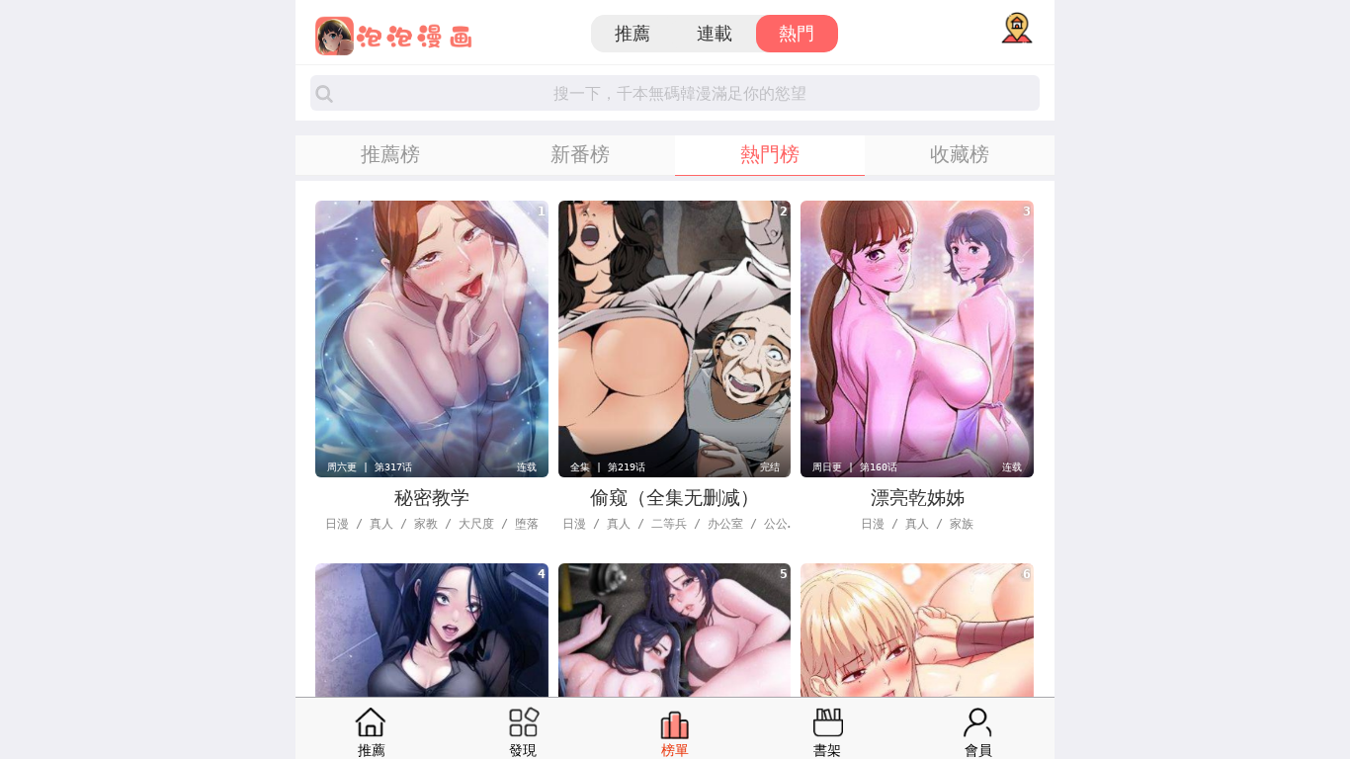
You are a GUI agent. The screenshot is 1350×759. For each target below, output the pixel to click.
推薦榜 (390, 154)
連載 (714, 33)
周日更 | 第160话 (854, 467)
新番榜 (580, 154)
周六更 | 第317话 (369, 467)
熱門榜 (770, 154)
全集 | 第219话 (607, 467)
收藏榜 (959, 154)
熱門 (796, 33)
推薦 (632, 33)
